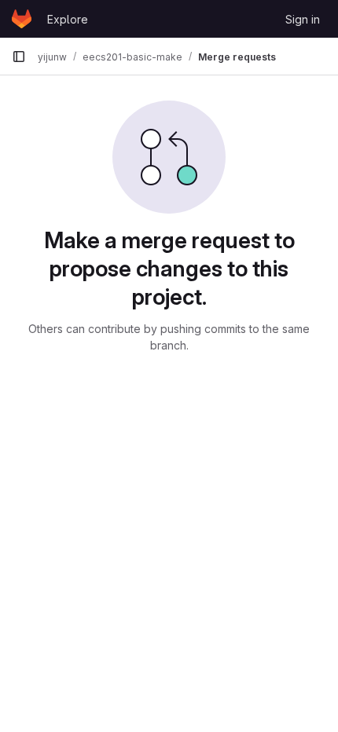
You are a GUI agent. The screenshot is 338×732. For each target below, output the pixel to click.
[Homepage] (22, 18)
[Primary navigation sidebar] (18, 56)
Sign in (302, 19)
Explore (67, 19)
